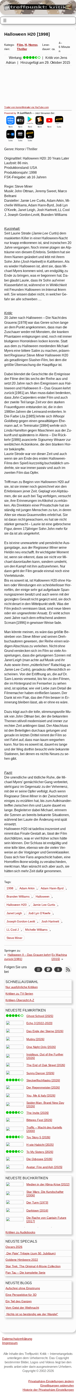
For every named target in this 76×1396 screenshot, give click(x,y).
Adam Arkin (26, 888)
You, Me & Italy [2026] (40, 1095)
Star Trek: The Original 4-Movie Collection (33, 1266)
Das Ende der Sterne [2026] (44, 1031)
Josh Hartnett (50, 921)
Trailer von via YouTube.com (26, 107)
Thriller (22, 49)
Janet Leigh (14, 913)
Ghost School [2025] (39, 1016)
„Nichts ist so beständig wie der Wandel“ (31, 1314)
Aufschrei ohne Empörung (22, 1288)
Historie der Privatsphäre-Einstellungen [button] (48, 1389)
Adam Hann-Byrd (52, 888)
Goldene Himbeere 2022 (21, 1259)
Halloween (42, 896)
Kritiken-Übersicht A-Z (19, 1000)
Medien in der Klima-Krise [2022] (47, 1184)
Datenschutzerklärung (17, 1338)
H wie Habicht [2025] (40, 1144)
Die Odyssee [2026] (39, 1159)
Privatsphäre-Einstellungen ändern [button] (51, 1381)
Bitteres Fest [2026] (39, 1120)
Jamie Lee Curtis (44, 904)
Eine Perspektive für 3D (21, 1294)
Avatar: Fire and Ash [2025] (44, 1167)
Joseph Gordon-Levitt (21, 921)
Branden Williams (18, 896)
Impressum (10, 1343)
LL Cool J (13, 929)
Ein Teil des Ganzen (18, 1301)
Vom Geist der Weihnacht (22, 1307)
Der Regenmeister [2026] (43, 1087)
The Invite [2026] (37, 1112)
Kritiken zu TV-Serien (19, 993)
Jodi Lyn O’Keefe (39, 913)
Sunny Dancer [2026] (40, 1073)
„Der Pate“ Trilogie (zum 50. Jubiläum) (30, 1253)
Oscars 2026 (13, 1246)
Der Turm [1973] (37, 1202)
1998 (10, 888)
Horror (32, 44)
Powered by (10, 113)
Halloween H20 (17, 904)
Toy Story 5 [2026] (38, 1137)
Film (20, 44)
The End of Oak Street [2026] (45, 1065)
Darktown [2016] (37, 1210)
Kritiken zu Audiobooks (20, 1232)
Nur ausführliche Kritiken (21, 987)
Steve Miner (14, 938)
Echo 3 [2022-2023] (39, 1023)
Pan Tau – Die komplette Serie (25, 1272)
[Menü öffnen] (4, 20)
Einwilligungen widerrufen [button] (57, 1385)
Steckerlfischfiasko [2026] (43, 1080)
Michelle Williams (36, 929)
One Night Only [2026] (41, 1047)
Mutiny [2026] (35, 1039)
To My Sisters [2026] (39, 1152)
